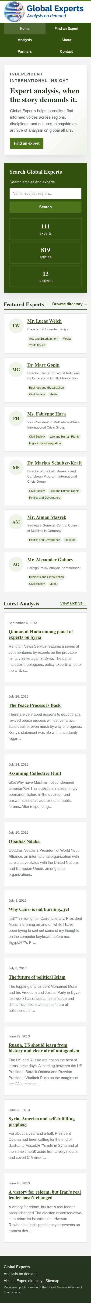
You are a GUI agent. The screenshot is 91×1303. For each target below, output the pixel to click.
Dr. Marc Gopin (43, 364)
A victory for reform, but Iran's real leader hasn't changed (45, 1195)
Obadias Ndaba (24, 841)
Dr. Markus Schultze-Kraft (54, 462)
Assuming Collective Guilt (35, 773)
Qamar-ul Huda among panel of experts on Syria (41, 634)
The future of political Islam (37, 977)
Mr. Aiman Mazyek (46, 517)
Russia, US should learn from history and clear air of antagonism (44, 1048)
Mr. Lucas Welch (44, 321)
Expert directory (29, 1281)
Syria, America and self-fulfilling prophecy (42, 1121)
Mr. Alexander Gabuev (50, 559)
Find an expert (26, 143)
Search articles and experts (32, 182)
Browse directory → (69, 304)
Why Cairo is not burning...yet (39, 909)
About (66, 40)
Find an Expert (66, 28)
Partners (25, 51)
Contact (66, 51)
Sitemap (52, 1281)
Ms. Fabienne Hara (46, 413)
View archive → (73, 603)
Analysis (25, 40)
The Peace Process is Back (35, 705)
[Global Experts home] (44, 12)
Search (45, 207)
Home (24, 28)
